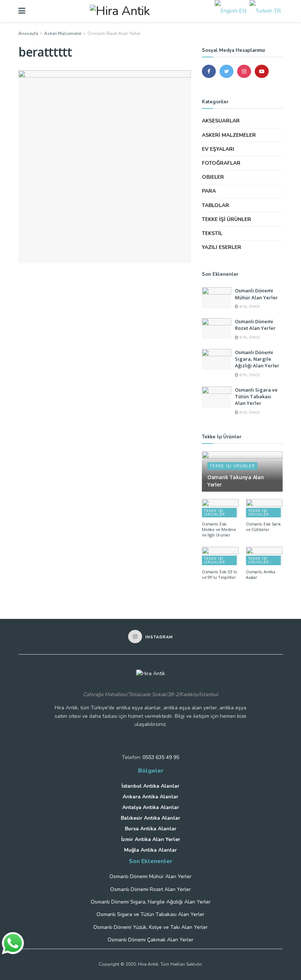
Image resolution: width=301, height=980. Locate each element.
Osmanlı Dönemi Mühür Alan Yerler (256, 293)
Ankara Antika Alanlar (150, 796)
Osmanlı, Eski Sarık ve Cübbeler (263, 526)
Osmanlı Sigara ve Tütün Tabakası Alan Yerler (256, 396)
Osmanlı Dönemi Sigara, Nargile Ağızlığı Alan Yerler (257, 359)
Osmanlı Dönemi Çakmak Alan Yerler (150, 939)
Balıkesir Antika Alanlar (150, 818)
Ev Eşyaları (218, 149)
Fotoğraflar (221, 163)
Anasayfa (28, 33)
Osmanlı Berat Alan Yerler (113, 33)
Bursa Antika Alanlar (151, 828)
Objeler (213, 177)
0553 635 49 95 (160, 757)
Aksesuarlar (221, 120)
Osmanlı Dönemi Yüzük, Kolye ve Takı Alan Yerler (150, 927)
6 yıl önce (249, 306)
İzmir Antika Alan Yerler (150, 839)
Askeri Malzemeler (62, 33)
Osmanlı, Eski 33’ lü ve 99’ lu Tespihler (219, 574)
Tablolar (215, 205)
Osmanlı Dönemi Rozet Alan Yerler (255, 324)
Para (209, 191)
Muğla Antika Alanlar (150, 850)
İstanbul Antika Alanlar (150, 786)
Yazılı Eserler (221, 247)
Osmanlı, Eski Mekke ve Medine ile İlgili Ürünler (219, 529)
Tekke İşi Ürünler (226, 219)
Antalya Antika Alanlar (150, 807)
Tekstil (212, 233)
